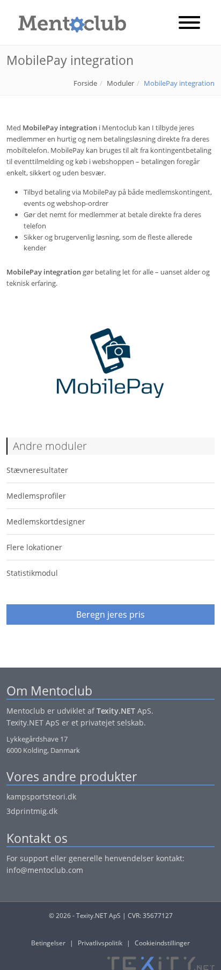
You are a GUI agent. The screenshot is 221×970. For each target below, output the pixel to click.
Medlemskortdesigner (45, 521)
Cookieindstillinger (162, 942)
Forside (85, 83)
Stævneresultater (37, 470)
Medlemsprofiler (36, 496)
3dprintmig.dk (31, 811)
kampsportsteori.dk (41, 796)
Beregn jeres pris (110, 614)
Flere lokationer (34, 547)
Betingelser (48, 942)
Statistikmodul (32, 573)
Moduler (120, 83)
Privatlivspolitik (100, 942)
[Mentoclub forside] (66, 21)
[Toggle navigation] (189, 23)
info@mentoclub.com (44, 870)
